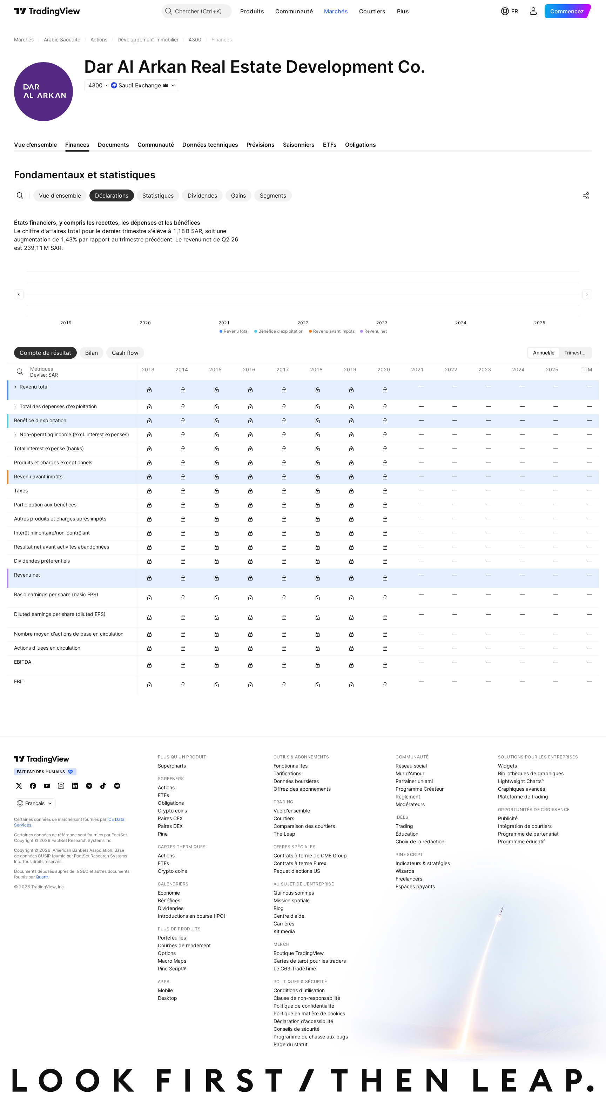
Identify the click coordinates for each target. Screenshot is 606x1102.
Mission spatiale (292, 900)
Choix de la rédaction (420, 841)
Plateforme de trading (523, 796)
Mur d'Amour (410, 773)
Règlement (408, 796)
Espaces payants (415, 886)
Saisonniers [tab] (299, 144)
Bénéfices (169, 900)
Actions (166, 787)
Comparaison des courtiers (304, 826)
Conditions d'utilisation (299, 990)
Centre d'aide (289, 916)
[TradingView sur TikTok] (103, 786)
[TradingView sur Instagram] (61, 786)
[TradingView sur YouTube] (47, 786)
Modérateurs (410, 804)
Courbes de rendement (184, 945)
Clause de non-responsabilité (307, 998)
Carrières (284, 924)
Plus (403, 11)
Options (167, 953)
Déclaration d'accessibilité (303, 1021)
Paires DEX (170, 826)
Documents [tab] (113, 144)
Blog (279, 908)
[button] (269, 11)
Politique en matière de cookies (309, 1013)
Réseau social (411, 766)
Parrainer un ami (414, 781)
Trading (404, 826)
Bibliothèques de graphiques (531, 773)
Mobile (165, 990)
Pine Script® (172, 968)
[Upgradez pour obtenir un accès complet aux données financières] (149, 390)
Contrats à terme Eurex (300, 863)
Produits (252, 11)
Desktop (167, 998)
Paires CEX (170, 818)
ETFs (163, 795)
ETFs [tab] (330, 144)
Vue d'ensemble (292, 811)
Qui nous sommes (294, 893)
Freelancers (409, 879)
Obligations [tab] (360, 144)
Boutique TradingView (299, 953)
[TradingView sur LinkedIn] (75, 786)
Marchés (336, 11)
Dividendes (170, 908)
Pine (163, 834)
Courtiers (372, 11)
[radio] (543, 353)
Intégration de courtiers (525, 826)
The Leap (284, 834)
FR (514, 11)
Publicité (508, 818)
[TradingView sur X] (19, 786)
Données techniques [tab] (210, 144)
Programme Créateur (420, 789)
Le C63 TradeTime (295, 968)
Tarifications (287, 773)
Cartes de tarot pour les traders (310, 961)
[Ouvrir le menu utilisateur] (533, 11)
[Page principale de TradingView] (47, 11)
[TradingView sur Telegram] (89, 786)
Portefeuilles (172, 938)
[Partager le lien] (586, 195)
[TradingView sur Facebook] (33, 786)
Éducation (407, 834)
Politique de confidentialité (304, 1006)
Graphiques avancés (521, 789)
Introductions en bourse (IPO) (191, 916)
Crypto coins (172, 811)
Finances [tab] (77, 144)
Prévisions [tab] (261, 144)
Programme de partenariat (528, 834)
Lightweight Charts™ (521, 781)
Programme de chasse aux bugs (311, 1037)
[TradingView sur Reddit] (117, 786)
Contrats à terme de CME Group (310, 855)
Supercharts (172, 766)
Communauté (294, 11)
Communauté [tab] (155, 144)
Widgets (507, 766)
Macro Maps (172, 961)
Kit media (284, 931)
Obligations (171, 803)
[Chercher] (20, 372)
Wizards (405, 871)
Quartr (42, 876)
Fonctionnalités (291, 766)
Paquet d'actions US (297, 871)
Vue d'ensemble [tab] (35, 144)
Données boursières (296, 781)
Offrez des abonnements (302, 789)
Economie (169, 893)
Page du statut (291, 1044)
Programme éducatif (521, 841)
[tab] (60, 195)
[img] (165, 85)
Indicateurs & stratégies (423, 863)
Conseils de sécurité (296, 1029)
